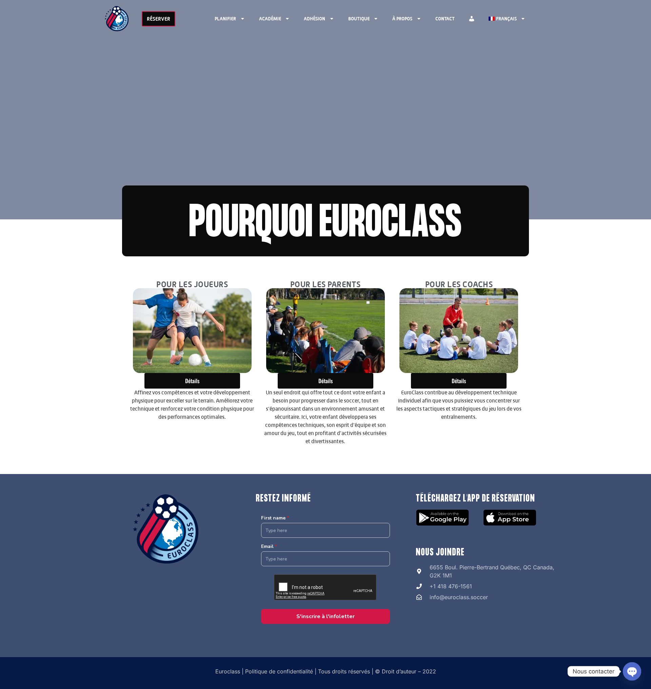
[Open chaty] (632, 671)
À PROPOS (402, 18)
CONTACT (445, 18)
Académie (270, 18)
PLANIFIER (225, 18)
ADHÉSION (314, 18)
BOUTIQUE (359, 18)
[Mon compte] (471, 18)
